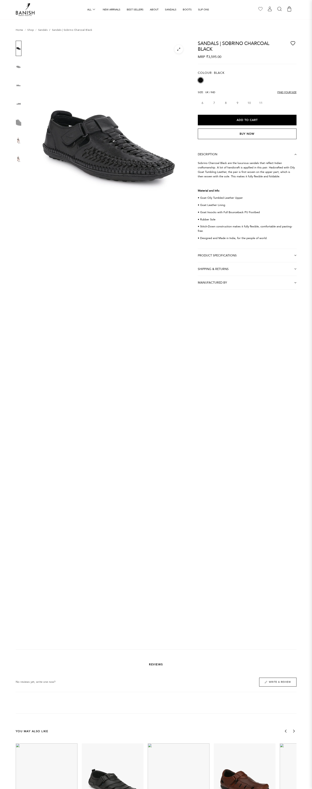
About (154, 9)
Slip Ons (203, 9)
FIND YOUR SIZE (287, 92)
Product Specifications (217, 255)
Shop (30, 30)
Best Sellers (135, 9)
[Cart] (289, 9)
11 (261, 103)
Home (19, 30)
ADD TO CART (247, 120)
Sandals (170, 9)
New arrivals (111, 9)
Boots (187, 9)
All (89, 9)
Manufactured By (212, 283)
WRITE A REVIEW (280, 682)
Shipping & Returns (213, 269)
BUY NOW (247, 134)
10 (249, 103)
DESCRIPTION (207, 154)
